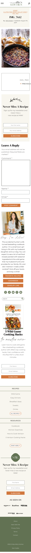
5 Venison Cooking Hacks (15, 437)
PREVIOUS (26, 84)
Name (5, 188)
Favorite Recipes (13, 276)
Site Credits (15, 548)
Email (4, 197)
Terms (15, 531)
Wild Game (15, 394)
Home (15, 10)
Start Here (15, 445)
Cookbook (13, 281)
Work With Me (15, 524)
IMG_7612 (24, 80)
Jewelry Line (13, 285)
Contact (15, 535)
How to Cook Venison (15, 434)
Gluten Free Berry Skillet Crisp (15, 12)
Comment (6, 158)
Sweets (15, 405)
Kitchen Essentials (15, 430)
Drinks (15, 409)
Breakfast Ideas (15, 402)
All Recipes (15, 413)
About (15, 521)
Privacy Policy (15, 528)
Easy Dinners (15, 398)
